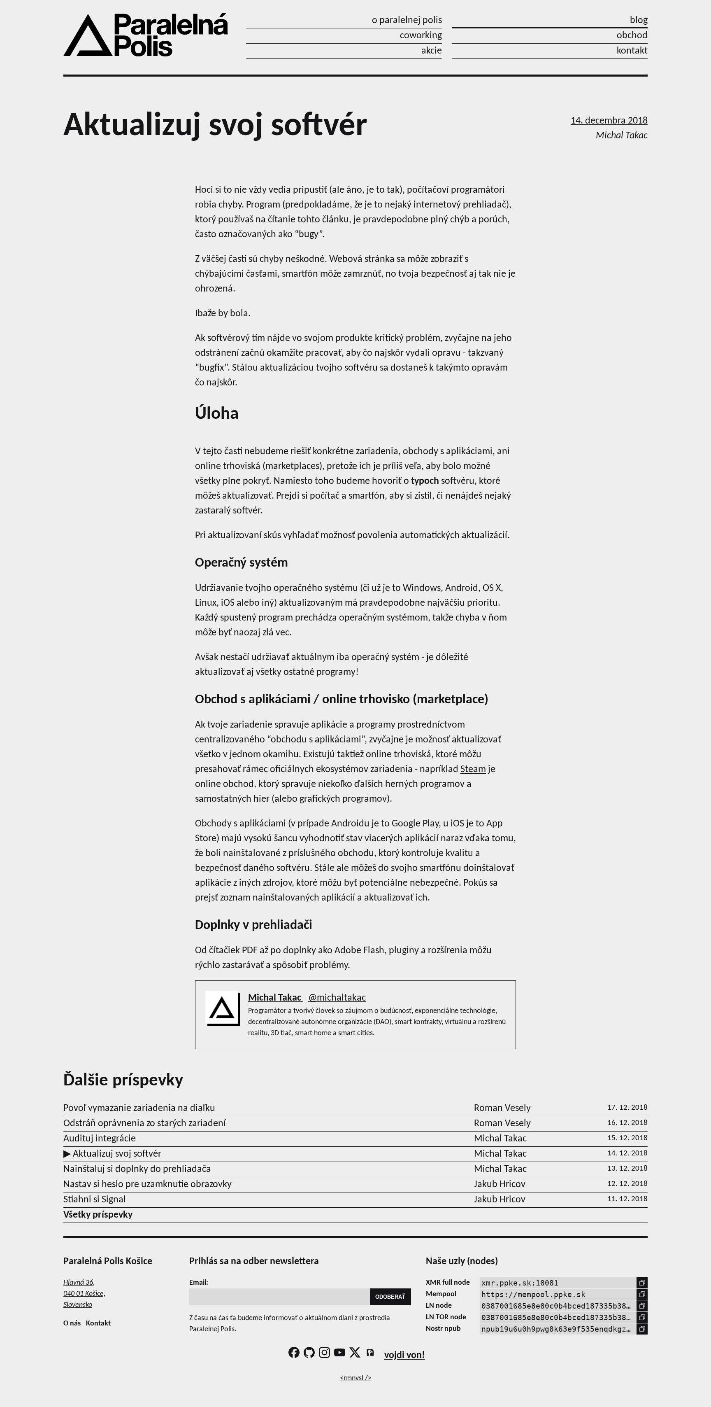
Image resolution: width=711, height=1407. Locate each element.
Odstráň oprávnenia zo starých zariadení (144, 1124)
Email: (198, 1283)
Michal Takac (275, 998)
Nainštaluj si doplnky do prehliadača (137, 1169)
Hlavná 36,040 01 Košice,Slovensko (84, 1294)
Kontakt (632, 51)
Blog (639, 21)
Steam (473, 770)
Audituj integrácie (99, 1139)
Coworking (421, 36)
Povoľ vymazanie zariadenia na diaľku (139, 1108)
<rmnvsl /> (356, 1378)
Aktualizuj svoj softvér (116, 1154)
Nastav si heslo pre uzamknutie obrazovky (147, 1185)
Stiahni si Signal (94, 1200)
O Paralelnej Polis (407, 21)
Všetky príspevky (97, 1215)
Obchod (632, 36)
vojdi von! (404, 1355)
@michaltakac (337, 998)
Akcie (431, 51)
